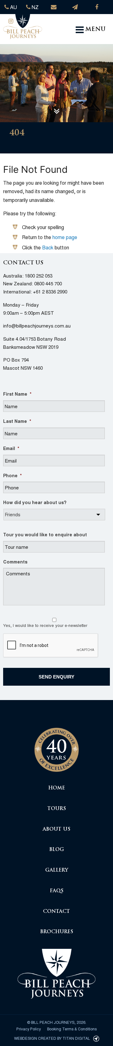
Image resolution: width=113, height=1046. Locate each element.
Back (47, 247)
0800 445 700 (48, 283)
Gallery (56, 870)
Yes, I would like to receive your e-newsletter (45, 625)
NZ (34, 7)
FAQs (56, 891)
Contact (56, 911)
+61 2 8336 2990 (50, 291)
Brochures (56, 932)
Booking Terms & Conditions (72, 1028)
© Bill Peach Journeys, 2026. (56, 1022)
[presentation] (51, 645)
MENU (95, 30)
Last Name (17, 421)
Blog (56, 850)
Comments (15, 561)
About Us (56, 829)
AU (13, 7)
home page (64, 237)
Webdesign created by (52, 1038)
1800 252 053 (38, 275)
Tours (56, 809)
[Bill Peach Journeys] (56, 746)
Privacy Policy (28, 1028)
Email (11, 448)
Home (56, 788)
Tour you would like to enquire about (45, 534)
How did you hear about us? (35, 502)
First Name (17, 394)
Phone (12, 475)
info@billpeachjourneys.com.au (37, 325)
